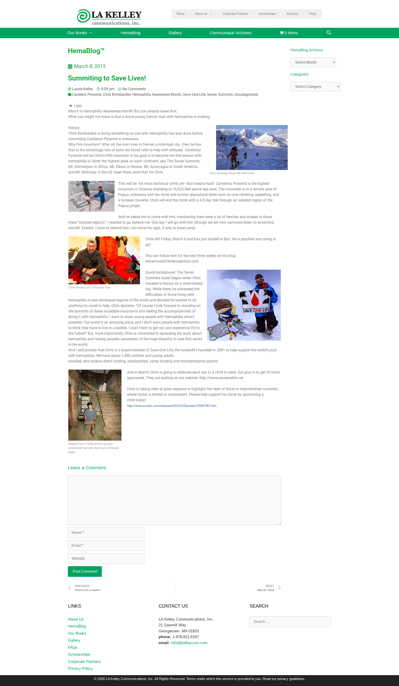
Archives (292, 13)
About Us (201, 13)
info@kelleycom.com (188, 643)
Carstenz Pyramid (86, 94)
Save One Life (194, 94)
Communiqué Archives (230, 33)
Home (180, 13)
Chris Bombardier (117, 94)
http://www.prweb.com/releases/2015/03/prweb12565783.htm (172, 406)
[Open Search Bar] (328, 33)
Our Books (77, 33)
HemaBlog (130, 33)
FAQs (313, 13)
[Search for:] (290, 621)
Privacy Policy (80, 668)
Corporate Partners (235, 13)
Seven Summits (220, 94)
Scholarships (267, 13)
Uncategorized (246, 94)
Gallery (175, 33)
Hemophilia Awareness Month (156, 94)
